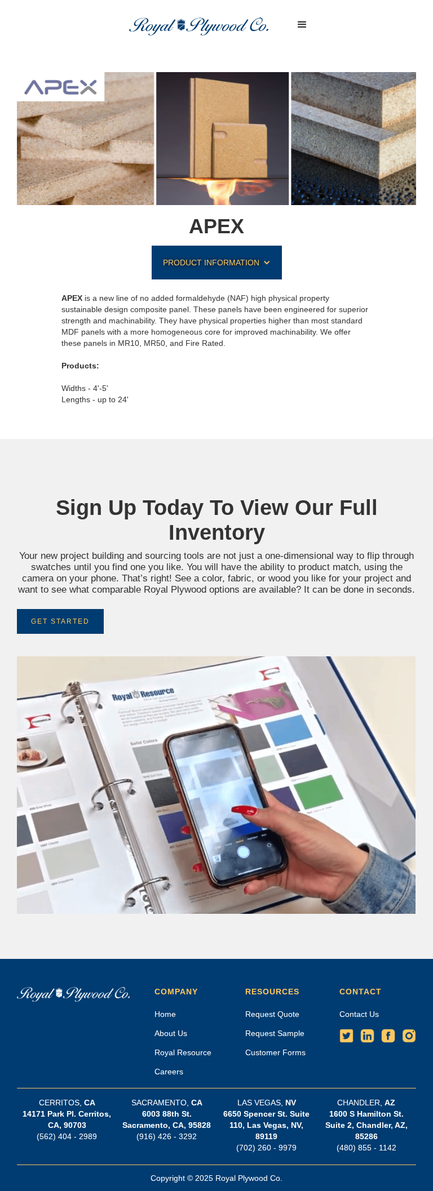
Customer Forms (275, 1052)
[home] (199, 24)
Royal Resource (182, 1052)
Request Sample (274, 1033)
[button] (302, 24)
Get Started (60, 621)
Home (165, 1014)
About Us (170, 1033)
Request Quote (272, 1014)
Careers (168, 1071)
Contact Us (359, 1014)
